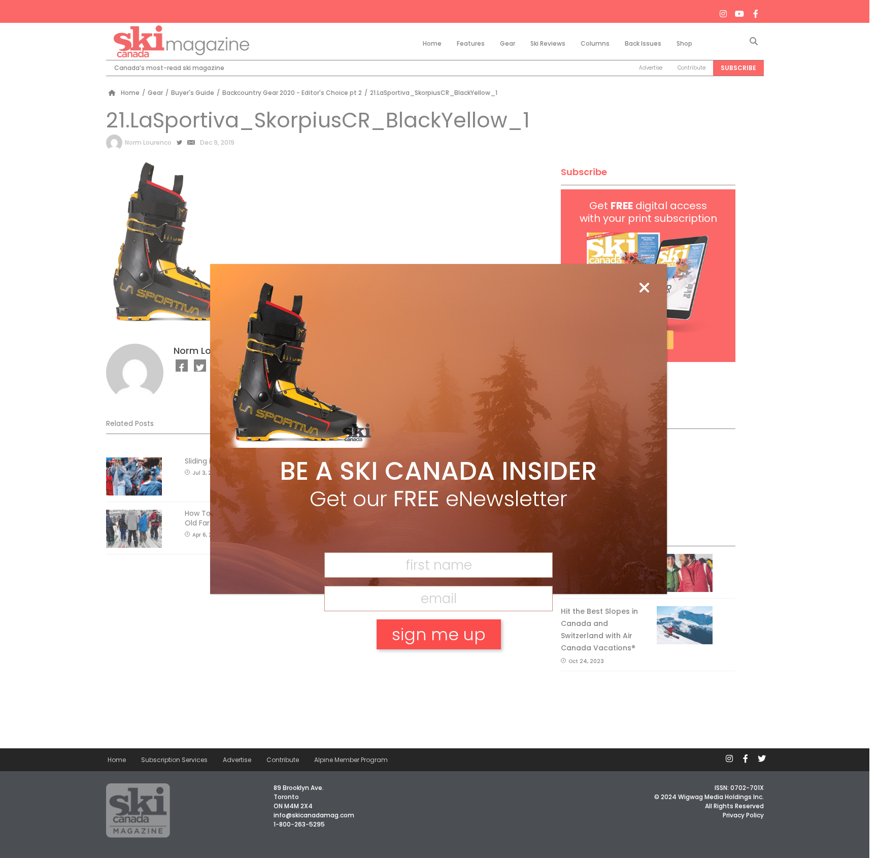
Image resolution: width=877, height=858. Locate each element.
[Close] (644, 288)
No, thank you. (438, 669)
